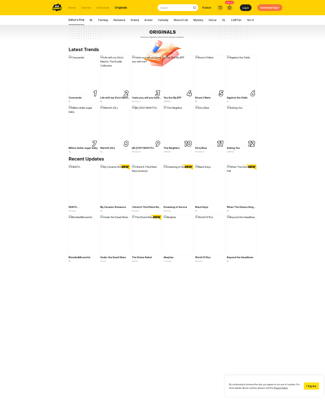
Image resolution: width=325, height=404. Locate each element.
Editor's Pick (76, 19)
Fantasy (103, 20)
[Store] (229, 7)
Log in (246, 7)
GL (224, 20)
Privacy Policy (281, 387)
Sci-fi (250, 20)
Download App (269, 7)
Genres (86, 7)
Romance (119, 20)
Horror (213, 20)
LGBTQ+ (236, 20)
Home (72, 7)
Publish (206, 7)
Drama (135, 20)
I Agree (311, 386)
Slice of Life (181, 20)
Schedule (102, 7)
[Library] (220, 7)
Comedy (163, 20)
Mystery (198, 20)
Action (148, 20)
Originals (121, 7)
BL (91, 20)
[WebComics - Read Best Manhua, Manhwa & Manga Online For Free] (57, 7)
